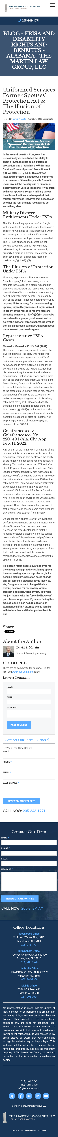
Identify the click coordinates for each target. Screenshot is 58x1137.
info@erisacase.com (29, 1088)
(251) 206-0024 (29, 996)
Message (12, 708)
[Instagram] (29, 1096)
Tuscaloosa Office (29, 933)
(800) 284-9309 (29, 979)
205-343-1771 (31, 20)
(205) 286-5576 (29, 962)
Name (10, 687)
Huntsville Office (29, 968)
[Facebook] (21, 1096)
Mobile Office (29, 985)
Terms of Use (17, 1131)
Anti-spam (42, 1131)
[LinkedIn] (38, 1096)
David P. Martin (19, 119)
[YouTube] (46, 1096)
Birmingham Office (29, 951)
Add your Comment (22, 671)
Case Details (11, 783)
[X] (12, 1096)
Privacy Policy (30, 1131)
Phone (7, 762)
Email (10, 697)
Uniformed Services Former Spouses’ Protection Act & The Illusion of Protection (29, 101)
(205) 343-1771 (29, 944)
